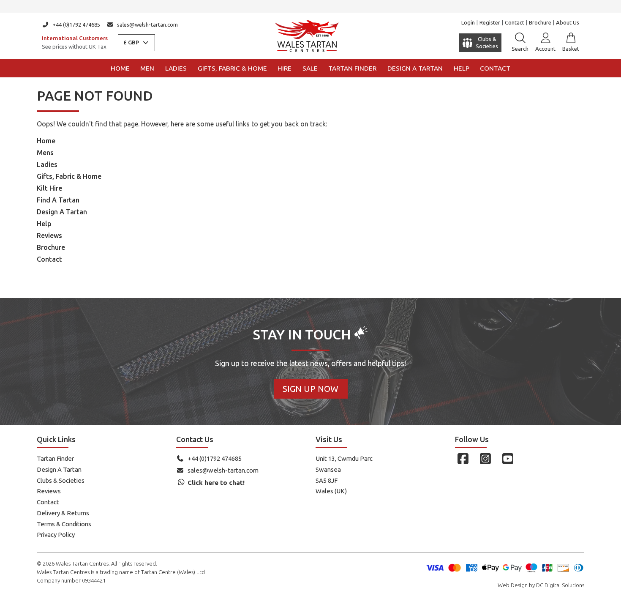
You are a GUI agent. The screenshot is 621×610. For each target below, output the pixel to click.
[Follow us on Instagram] (485, 458)
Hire (284, 68)
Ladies (176, 68)
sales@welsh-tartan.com (147, 24)
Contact (514, 22)
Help (461, 68)
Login (468, 22)
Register (489, 22)
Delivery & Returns (63, 513)
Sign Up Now (310, 389)
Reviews (49, 235)
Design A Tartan (62, 212)
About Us (567, 22)
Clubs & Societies (60, 480)
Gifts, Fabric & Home (232, 68)
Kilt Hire (49, 188)
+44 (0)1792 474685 (76, 24)
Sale (310, 68)
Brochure (540, 22)
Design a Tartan (415, 68)
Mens (45, 152)
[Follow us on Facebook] (463, 458)
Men (147, 68)
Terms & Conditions (64, 524)
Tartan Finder (352, 68)
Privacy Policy (56, 534)
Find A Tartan (58, 200)
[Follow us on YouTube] (507, 458)
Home (120, 68)
